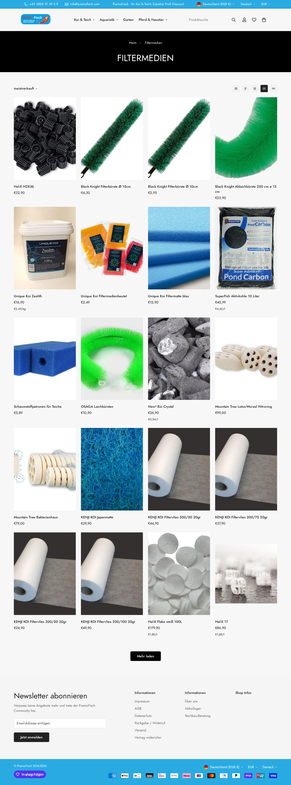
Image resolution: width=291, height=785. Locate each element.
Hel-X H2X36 (24, 186)
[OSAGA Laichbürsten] (112, 358)
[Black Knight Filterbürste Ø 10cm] (179, 138)
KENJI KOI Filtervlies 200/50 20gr (40, 621)
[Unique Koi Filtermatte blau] (179, 248)
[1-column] (236, 88)
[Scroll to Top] (283, 762)
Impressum (142, 701)
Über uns (191, 701)
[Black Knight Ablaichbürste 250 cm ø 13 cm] (246, 138)
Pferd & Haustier (151, 19)
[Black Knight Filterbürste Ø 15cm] (112, 138)
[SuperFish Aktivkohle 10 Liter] (246, 248)
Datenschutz (143, 715)
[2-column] (245, 88)
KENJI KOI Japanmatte (97, 517)
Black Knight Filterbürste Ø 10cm (173, 186)
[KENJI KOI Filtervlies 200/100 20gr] (112, 573)
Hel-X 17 (221, 621)
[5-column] (273, 88)
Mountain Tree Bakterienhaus (36, 517)
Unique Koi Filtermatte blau (168, 296)
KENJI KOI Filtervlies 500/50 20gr (174, 517)
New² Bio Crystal (161, 406)
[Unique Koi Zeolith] (45, 248)
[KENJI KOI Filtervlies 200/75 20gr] (246, 469)
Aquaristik (107, 19)
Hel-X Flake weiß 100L (165, 621)
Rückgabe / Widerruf (150, 723)
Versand (140, 730)
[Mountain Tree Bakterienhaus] (45, 469)
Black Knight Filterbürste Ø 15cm (106, 186)
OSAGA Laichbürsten (97, 406)
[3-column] (254, 88)
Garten (128, 19)
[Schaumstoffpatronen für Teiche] (45, 358)
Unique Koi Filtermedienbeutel (104, 296)
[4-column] (264, 88)
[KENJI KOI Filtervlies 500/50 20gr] (179, 469)
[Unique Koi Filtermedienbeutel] (112, 248)
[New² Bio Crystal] (179, 358)
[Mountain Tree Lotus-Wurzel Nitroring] (246, 358)
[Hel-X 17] (246, 573)
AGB (138, 708)
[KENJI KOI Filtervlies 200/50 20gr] (45, 573)
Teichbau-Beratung (197, 715)
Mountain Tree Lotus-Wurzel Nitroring (243, 406)
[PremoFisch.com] (36, 20)
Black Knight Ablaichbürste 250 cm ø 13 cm (245, 189)
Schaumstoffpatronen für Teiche (38, 406)
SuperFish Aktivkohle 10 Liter (237, 296)
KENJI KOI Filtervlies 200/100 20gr (108, 621)
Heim (133, 42)
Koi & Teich (82, 19)
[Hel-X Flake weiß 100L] (179, 573)
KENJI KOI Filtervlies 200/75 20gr (241, 517)
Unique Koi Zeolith (28, 296)
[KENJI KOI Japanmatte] (112, 469)
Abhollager (193, 708)
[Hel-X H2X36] (45, 138)
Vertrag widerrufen (148, 737)
